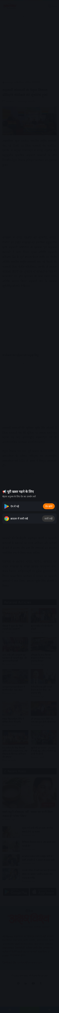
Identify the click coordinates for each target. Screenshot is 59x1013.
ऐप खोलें (48, 506)
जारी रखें (48, 518)
